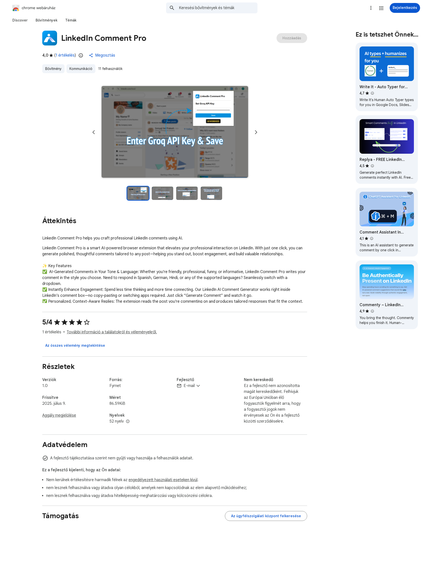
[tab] (20, 20)
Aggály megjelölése (59, 415)
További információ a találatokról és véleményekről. (112, 332)
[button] (381, 8)
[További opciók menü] (371, 8)
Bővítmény (53, 68)
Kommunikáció (80, 68)
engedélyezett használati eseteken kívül (162, 479)
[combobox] (218, 8)
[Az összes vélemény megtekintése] (75, 345)
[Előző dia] (94, 132)
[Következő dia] (256, 132)
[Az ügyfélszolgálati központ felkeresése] (266, 516)
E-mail (189, 385)
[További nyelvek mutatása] (128, 422)
